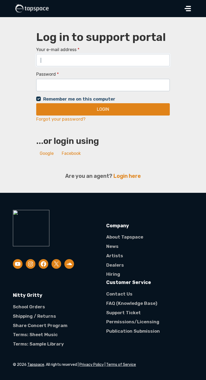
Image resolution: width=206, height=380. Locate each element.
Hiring (113, 274)
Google (47, 153)
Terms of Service (121, 364)
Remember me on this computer (79, 99)
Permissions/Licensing (132, 321)
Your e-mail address (57, 49)
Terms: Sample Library (38, 344)
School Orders (29, 306)
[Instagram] (30, 264)
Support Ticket (123, 312)
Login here (127, 176)
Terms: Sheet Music (35, 334)
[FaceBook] (43, 264)
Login (103, 109)
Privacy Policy (91, 364)
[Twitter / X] (56, 264)
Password (47, 74)
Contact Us (119, 294)
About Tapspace (124, 237)
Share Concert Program (40, 325)
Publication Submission (133, 331)
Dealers (115, 265)
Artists (114, 255)
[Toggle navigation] (187, 8)
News (112, 246)
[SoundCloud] (69, 264)
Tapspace (35, 364)
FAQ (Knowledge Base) (131, 303)
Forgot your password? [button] (61, 119)
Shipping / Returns (34, 316)
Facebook (71, 153)
